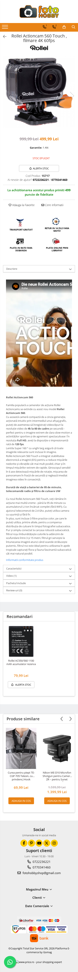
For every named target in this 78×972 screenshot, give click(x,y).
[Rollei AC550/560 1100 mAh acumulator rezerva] (21, 641)
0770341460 (41, 867)
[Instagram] (54, 843)
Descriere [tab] (11, 269)
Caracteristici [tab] (13, 568)
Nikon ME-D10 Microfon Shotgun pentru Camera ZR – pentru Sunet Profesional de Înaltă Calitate (57, 776)
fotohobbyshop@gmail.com (41, 873)
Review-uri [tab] (14, 590)
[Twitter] (46, 843)
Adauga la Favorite (23, 205)
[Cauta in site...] (73, 27)
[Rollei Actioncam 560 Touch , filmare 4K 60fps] (39, 92)
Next (72, 96)
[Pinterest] (31, 843)
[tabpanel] (39, 92)
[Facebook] (23, 843)
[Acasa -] (39, 11)
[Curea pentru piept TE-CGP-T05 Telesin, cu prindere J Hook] (21, 748)
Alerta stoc (41, 168)
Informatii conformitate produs (24, 560)
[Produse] (5, 28)
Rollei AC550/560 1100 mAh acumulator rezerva (21, 662)
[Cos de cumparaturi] (64, 27)
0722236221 (41, 862)
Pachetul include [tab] (16, 583)
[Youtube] (39, 843)
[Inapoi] (3, 36)
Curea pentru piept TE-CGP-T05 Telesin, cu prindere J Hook (21, 776)
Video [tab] (11, 576)
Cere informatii (53, 205)
